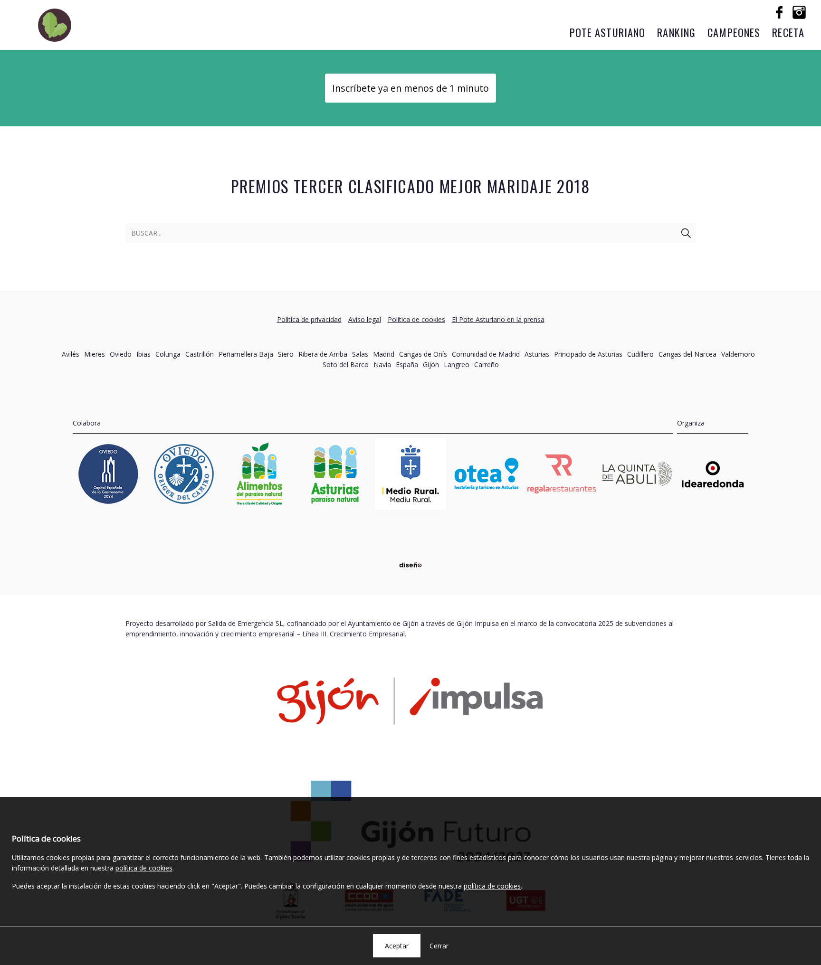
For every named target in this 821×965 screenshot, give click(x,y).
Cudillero (640, 354)
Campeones (733, 32)
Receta (788, 32)
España (407, 364)
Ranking (676, 32)
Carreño (486, 364)
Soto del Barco (346, 364)
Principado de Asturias (588, 354)
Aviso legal (364, 319)
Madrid (383, 354)
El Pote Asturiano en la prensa (498, 319)
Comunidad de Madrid (486, 354)
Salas (360, 354)
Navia (382, 364)
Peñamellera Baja (246, 354)
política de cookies (143, 867)
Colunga (168, 354)
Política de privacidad (309, 319)
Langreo (456, 364)
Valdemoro (738, 354)
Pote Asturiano (608, 32)
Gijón (431, 364)
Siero (286, 354)
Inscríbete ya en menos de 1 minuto (410, 88)
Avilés (70, 354)
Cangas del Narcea (687, 354)
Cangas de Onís (423, 354)
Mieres (94, 354)
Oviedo (121, 354)
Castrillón (199, 354)
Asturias (537, 354)
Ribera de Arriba (322, 354)
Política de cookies (416, 319)
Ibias (143, 354)
